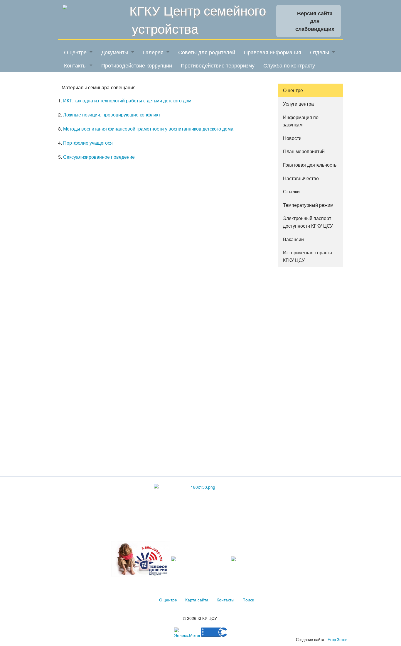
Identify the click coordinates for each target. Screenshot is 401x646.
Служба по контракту (289, 65)
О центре (75, 52)
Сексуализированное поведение (99, 156)
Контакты (75, 65)
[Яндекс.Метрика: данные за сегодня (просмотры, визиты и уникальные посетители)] (187, 632)
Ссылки (291, 191)
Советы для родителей (206, 52)
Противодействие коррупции (136, 65)
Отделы (319, 52)
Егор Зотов (337, 639)
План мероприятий (304, 151)
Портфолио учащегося (88, 142)
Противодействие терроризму (218, 65)
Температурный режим (308, 205)
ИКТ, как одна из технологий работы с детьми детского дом (127, 100)
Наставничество (301, 178)
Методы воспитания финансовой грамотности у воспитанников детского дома (148, 128)
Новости (292, 138)
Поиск (248, 600)
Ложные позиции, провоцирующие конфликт (111, 114)
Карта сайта (196, 600)
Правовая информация (272, 52)
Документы (114, 52)
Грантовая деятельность (309, 164)
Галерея (153, 52)
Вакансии (293, 239)
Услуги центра (298, 103)
